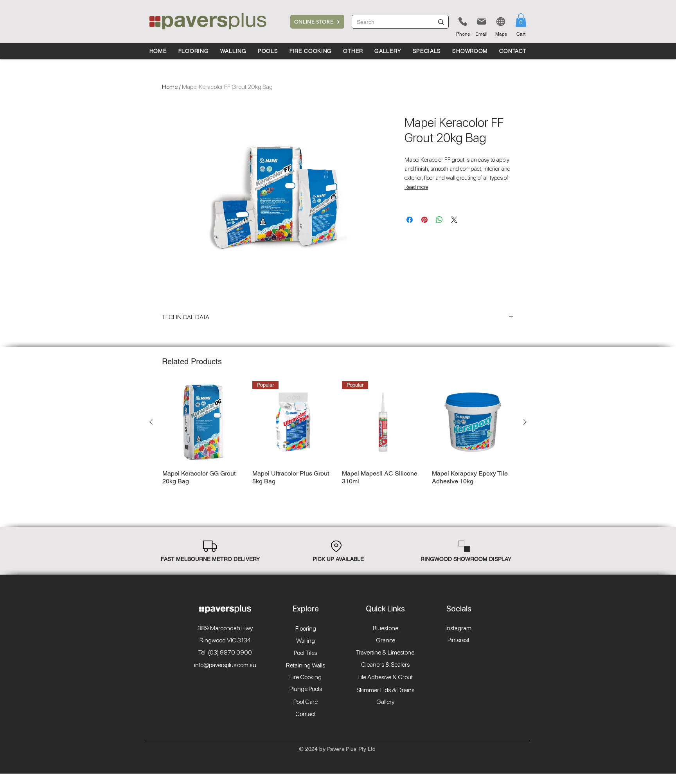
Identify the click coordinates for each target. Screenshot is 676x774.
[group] (338, 437)
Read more (416, 187)
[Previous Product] (151, 422)
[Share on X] (454, 219)
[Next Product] (525, 422)
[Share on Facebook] (409, 219)
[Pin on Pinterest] (424, 219)
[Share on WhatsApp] (439, 219)
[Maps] (501, 22)
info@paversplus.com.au (225, 665)
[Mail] (481, 22)
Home (170, 86)
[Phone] (463, 22)
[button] (521, 20)
